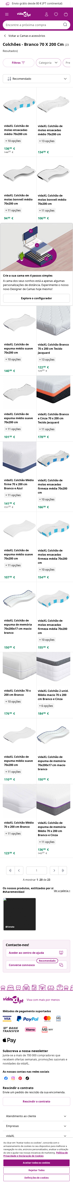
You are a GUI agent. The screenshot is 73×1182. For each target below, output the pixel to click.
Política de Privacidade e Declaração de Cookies (35, 1154)
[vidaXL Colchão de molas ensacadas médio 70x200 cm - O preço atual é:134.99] (53, 104)
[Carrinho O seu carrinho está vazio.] (66, 14)
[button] (33, 3)
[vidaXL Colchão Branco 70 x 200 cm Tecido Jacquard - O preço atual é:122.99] (53, 323)
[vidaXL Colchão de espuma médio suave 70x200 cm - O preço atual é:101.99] (19, 392)
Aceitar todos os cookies (36, 1162)
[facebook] (6, 1078)
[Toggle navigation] (7, 14)
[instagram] (13, 1078)
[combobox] (36, 24)
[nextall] (63, 870)
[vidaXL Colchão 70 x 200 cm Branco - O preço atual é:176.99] (19, 669)
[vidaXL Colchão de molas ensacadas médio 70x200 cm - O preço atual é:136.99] (19, 104)
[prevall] (10, 870)
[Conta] (46, 14)
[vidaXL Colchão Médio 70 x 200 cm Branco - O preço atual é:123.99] (19, 801)
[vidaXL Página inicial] (23, 14)
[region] (36, 1160)
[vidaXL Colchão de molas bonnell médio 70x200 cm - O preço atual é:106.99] (53, 174)
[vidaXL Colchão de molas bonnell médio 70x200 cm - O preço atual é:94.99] (19, 174)
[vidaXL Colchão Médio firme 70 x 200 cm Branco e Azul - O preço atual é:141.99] (19, 458)
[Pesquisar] (65, 24)
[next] (54, 870)
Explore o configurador (36, 298)
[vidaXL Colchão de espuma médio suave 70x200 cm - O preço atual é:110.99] (19, 735)
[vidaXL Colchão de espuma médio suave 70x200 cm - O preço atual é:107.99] (19, 529)
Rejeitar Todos (37, 1170)
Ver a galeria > (62, 890)
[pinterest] (20, 1078)
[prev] (19, 870)
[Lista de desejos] (56, 14)
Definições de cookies (36, 1177)
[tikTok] (27, 1078)
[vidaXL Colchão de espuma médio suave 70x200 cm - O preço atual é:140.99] (19, 323)
